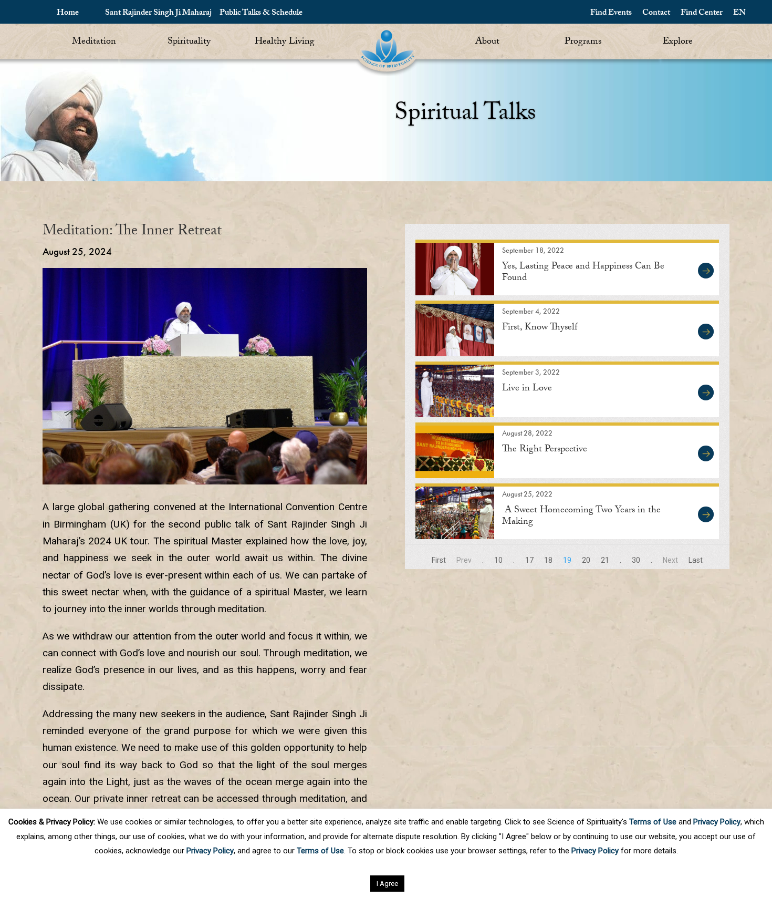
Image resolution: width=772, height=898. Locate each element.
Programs (583, 42)
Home (68, 13)
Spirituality (189, 42)
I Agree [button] (387, 883)
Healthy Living (285, 42)
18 (548, 560)
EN (739, 13)
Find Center (702, 13)
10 (498, 560)
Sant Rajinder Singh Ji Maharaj (158, 13)
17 (529, 560)
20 (586, 560)
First (439, 560)
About (487, 42)
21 (605, 560)
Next (670, 560)
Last (695, 560)
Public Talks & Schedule (261, 13)
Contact (656, 13)
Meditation (94, 42)
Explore (678, 42)
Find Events (611, 13)
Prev (464, 560)
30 (636, 560)
